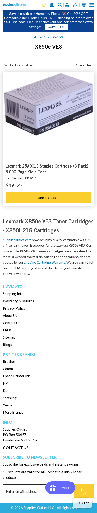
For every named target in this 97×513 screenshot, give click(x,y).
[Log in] (67, 5)
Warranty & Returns (18, 301)
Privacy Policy (14, 308)
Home (38, 37)
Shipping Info (13, 293)
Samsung (10, 398)
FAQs (7, 330)
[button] (91, 5)
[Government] (52, 5)
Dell (6, 390)
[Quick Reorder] (44, 5)
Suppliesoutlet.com (17, 240)
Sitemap (9, 337)
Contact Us (11, 323)
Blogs (7, 344)
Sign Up (84, 491)
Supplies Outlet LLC (39, 507)
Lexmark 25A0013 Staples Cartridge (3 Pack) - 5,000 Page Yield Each (48, 169)
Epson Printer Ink (16, 376)
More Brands (13, 412)
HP (5, 383)
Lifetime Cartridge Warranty (44, 262)
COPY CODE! (56, 27)
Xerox (7, 405)
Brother (9, 361)
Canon (8, 369)
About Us (10, 315)
